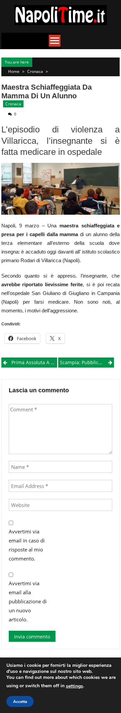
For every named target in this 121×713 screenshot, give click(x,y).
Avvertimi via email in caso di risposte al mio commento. (27, 545)
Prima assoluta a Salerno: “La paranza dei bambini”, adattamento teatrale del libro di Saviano (34, 362)
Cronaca (35, 71)
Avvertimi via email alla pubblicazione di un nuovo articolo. (28, 601)
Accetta (20, 701)
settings (74, 686)
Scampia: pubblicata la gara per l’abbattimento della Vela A (87, 362)
